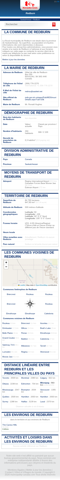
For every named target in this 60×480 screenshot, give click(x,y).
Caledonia (48, 314)
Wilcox (24, 328)
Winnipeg (44, 383)
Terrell (43, 346)
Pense (24, 333)
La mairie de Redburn (24, 68)
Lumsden (6, 352)
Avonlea (43, 323)
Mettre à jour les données (13, 60)
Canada (28, 159)
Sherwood (44, 352)
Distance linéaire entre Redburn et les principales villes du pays (29, 369)
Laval (42, 402)
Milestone (25, 346)
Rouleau (30, 294)
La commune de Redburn (27, 32)
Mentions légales (16, 470)
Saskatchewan (25, 20)
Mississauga (7, 390)
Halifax (24, 402)
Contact (9, 472)
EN (55, 2)
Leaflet (22, 285)
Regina (24, 352)
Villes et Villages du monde (27, 472)
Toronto (5, 378)
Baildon (24, 339)
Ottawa (5, 384)
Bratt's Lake (45, 328)
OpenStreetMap (42, 285)
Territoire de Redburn (26, 196)
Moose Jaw (7, 357)
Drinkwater (7, 328)
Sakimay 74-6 (8, 345)
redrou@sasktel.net (33, 91)
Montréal (25, 378)
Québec (5, 397)
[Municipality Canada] (30, 5)
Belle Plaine (7, 333)
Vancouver (45, 390)
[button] (6, 262)
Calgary (43, 378)
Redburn (30, 13)
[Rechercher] (54, 24)
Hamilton (25, 397)
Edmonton (25, 384)
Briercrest (11, 294)
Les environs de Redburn (28, 415)
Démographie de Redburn (28, 113)
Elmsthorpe (11, 314)
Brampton (25, 390)
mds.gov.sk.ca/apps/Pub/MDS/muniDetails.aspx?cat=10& (40, 98)
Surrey (5, 402)
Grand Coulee (8, 338)
